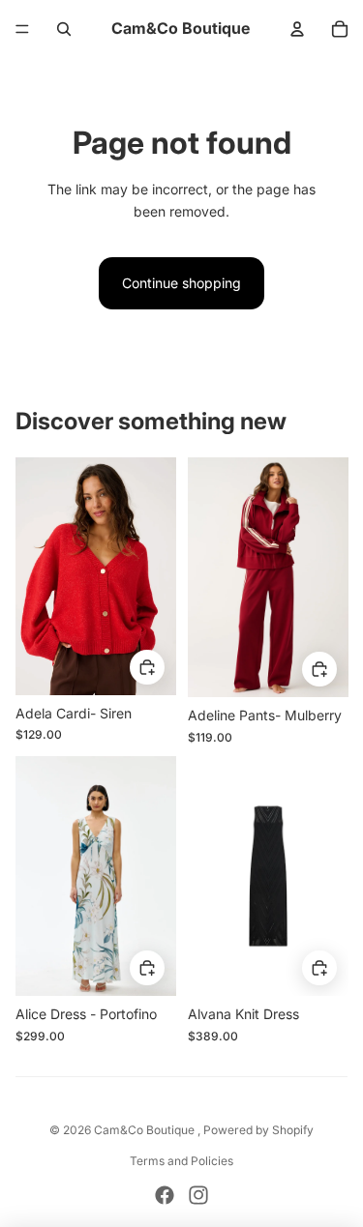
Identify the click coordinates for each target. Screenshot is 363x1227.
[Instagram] (198, 1195)
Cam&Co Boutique (145, 1130)
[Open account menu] (297, 29)
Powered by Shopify (258, 1130)
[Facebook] (164, 1195)
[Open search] (64, 29)
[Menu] (22, 29)
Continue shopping (181, 283)
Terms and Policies (181, 1161)
